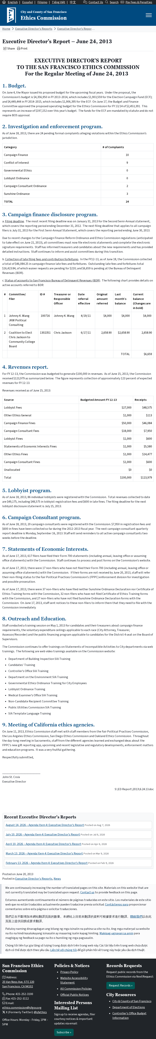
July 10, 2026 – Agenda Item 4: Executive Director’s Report (43, 834)
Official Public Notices (74, 995)
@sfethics (40, 1012)
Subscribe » (64, 1032)
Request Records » (120, 985)
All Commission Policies (76, 989)
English (13, 2)
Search (114, 2)
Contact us (87, 892)
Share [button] (11, 48)
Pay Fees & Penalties (139, 2)
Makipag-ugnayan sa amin (116, 933)
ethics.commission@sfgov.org (21, 1008)
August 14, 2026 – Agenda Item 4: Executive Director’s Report (45, 825)
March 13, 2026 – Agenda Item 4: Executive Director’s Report (44, 853)
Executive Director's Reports (33, 29)
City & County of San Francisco (131, 1001)
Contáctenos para (116, 904)
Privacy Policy (69, 972)
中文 (73, 2)
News (57, 879)
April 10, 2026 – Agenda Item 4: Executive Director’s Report (43, 844)
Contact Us (96, 2)
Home (6, 29)
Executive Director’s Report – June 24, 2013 (85, 29)
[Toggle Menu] (149, 15)
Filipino (42, 2)
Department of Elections (128, 1007)
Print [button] (24, 48)
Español (27, 2)
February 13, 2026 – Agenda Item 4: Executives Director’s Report (47, 863)
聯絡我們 (136, 917)
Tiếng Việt (58, 2)
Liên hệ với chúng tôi (63, 950)
